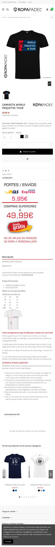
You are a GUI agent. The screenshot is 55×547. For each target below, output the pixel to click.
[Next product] (52, 17)
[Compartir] (3, 171)
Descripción (7, 257)
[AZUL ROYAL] (16, 490)
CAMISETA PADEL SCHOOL (40, 485)
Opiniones (6, 266)
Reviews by (7, 174)
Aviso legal (22, 2)
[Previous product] (51, 17)
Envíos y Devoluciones (9, 2)
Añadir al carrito (29, 152)
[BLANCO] (36, 490)
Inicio (30, 2)
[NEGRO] (13, 490)
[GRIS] (41, 490)
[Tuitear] (6, 171)
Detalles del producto (12, 261)
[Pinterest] (8, 171)
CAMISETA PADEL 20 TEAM (15, 485)
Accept (8, 541)
